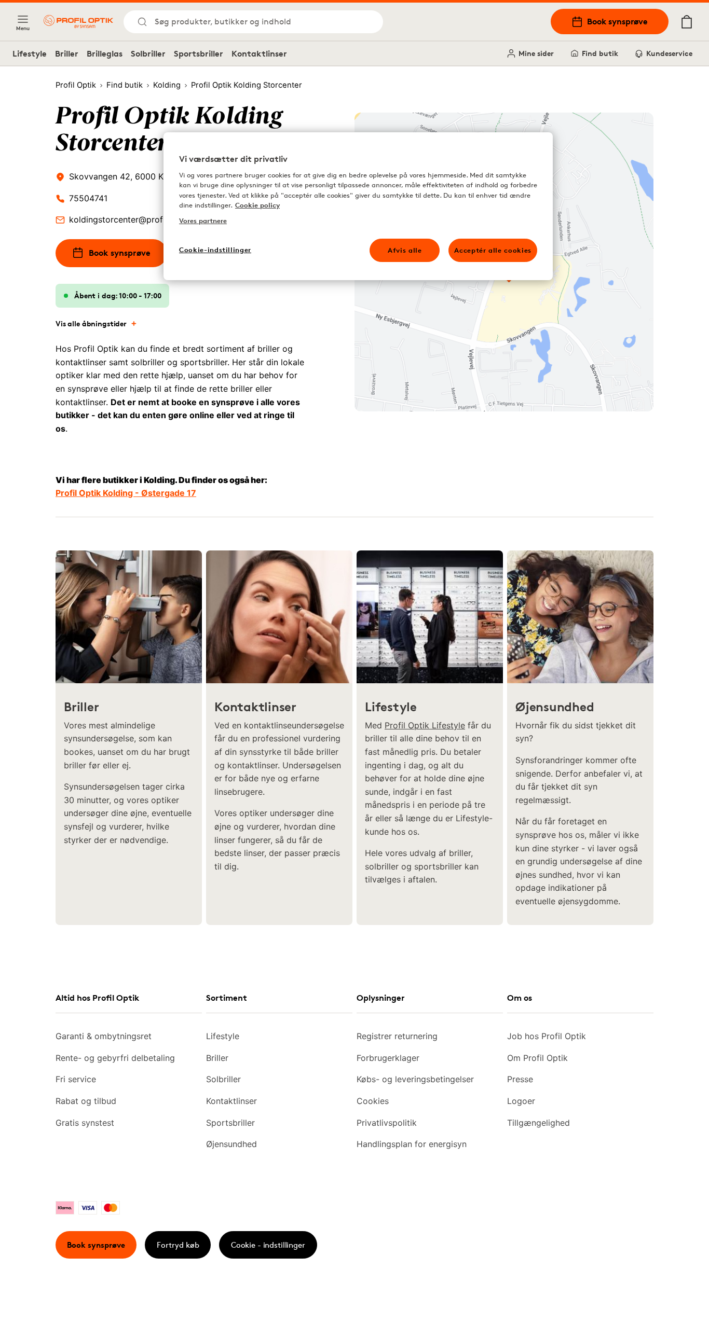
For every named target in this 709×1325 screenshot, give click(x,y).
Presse (520, 1079)
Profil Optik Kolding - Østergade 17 (126, 493)
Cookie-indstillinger (215, 249)
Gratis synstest (85, 1122)
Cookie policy (257, 205)
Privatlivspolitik (387, 1122)
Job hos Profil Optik (546, 1036)
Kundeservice (669, 53)
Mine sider (536, 53)
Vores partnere (203, 220)
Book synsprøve (617, 21)
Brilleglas (104, 53)
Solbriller (148, 53)
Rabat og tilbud (86, 1101)
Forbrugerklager (388, 1058)
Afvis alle (405, 250)
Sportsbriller (198, 53)
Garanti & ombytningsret (104, 1036)
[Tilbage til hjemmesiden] (78, 21)
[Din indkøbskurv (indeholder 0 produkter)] (687, 22)
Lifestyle (29, 53)
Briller (66, 53)
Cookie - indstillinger (268, 1245)
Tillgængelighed (538, 1122)
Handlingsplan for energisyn (412, 1144)
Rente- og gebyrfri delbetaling (115, 1058)
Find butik (600, 53)
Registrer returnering (397, 1036)
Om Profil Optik (537, 1058)
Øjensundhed (231, 1144)
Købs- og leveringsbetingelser (415, 1079)
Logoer (521, 1101)
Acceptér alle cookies (492, 250)
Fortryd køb (178, 1245)
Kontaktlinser (259, 53)
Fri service (76, 1079)
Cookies (373, 1101)
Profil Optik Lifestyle (425, 725)
